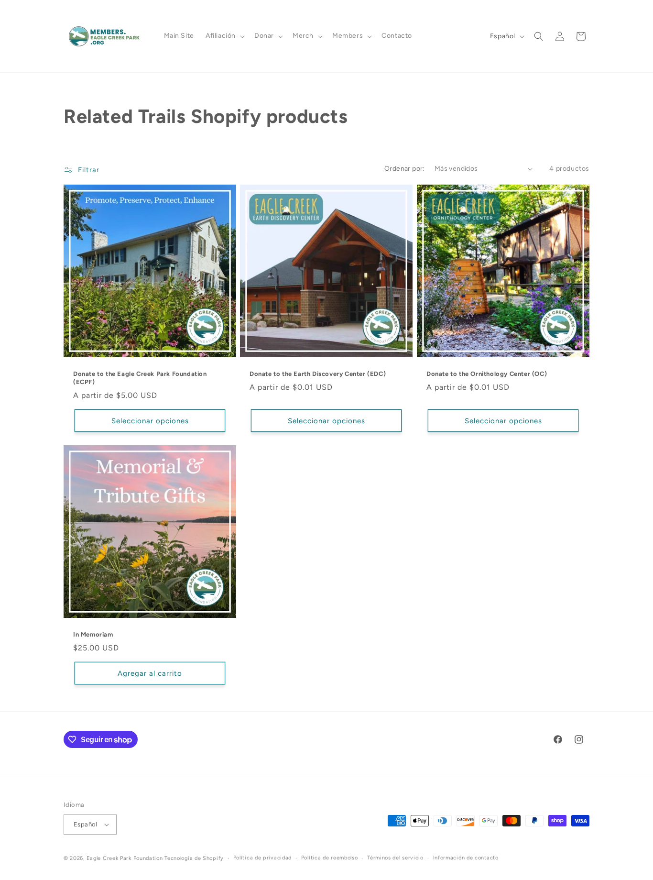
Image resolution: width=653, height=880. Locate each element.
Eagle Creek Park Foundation (125, 858)
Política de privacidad (262, 858)
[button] (224, 36)
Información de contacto (466, 858)
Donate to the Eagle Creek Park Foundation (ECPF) (140, 377)
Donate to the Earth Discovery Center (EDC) (318, 373)
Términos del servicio (395, 858)
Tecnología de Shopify (194, 858)
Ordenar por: (404, 169)
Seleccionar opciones (150, 421)
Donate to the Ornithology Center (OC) (486, 373)
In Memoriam (93, 634)
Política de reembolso (329, 858)
